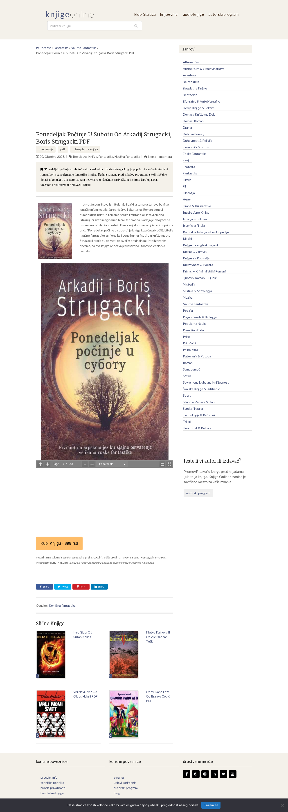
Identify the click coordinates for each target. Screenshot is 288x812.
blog (117, 793)
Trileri (187, 421)
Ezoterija (189, 167)
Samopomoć (191, 369)
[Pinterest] (196, 774)
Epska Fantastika (195, 154)
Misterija (189, 284)
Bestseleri (190, 95)
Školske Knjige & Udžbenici (201, 389)
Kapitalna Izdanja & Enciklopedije (206, 232)
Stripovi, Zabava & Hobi (199, 402)
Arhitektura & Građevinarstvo (204, 69)
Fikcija (187, 180)
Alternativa (191, 62)
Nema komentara (160, 156)
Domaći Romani (193, 121)
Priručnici (189, 343)
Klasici (187, 238)
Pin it (82, 586)
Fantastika (106, 156)
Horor (187, 199)
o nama (119, 777)
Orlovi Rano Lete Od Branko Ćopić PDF (158, 696)
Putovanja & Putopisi (197, 356)
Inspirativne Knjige (196, 212)
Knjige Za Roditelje (196, 258)
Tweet (64, 586)
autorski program (223, 14)
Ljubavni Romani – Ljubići (200, 278)
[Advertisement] (104, 94)
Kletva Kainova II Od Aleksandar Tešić (158, 636)
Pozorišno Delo (193, 330)
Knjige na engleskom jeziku (201, 245)
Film (185, 186)
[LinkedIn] (214, 774)
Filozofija (189, 193)
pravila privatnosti (52, 788)
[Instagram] (205, 774)
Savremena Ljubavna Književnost (206, 382)
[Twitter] (223, 774)
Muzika (188, 297)
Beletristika (191, 82)
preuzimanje (48, 777)
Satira (187, 376)
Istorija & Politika (195, 219)
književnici (169, 14)
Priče (186, 337)
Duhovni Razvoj (193, 134)
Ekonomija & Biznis (196, 147)
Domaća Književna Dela (199, 114)
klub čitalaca (145, 14)
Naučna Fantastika (127, 156)
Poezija (188, 310)
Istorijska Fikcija (194, 225)
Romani (188, 363)
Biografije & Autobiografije (201, 101)
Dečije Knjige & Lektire (199, 108)
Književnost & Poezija (198, 265)
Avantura (189, 75)
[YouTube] (232, 774)
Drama (187, 127)
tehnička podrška (52, 783)
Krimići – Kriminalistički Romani (204, 271)
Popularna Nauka (195, 323)
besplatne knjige (52, 793)
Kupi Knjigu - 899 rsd (59, 543)
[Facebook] (186, 774)
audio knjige (193, 14)
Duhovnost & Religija (197, 140)
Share (46, 586)
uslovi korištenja (125, 783)
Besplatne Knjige (85, 156)
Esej (186, 160)
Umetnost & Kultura (197, 428)
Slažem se (211, 805)
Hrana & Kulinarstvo (197, 206)
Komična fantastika (62, 605)
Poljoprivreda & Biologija (200, 317)
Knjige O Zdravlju (195, 252)
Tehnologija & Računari (199, 415)
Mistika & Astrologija (197, 291)
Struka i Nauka (193, 408)
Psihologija (190, 350)
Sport (187, 395)
